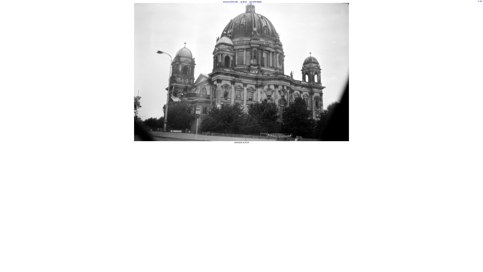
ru (478, 1)
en (481, 1)
